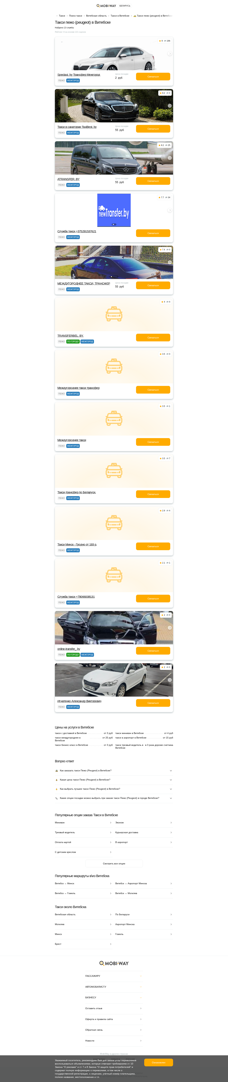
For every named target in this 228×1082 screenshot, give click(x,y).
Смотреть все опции (114, 863)
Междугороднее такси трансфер (78, 388)
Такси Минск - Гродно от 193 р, (77, 544)
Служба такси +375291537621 (76, 231)
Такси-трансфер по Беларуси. (76, 492)
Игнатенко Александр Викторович (79, 701)
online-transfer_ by (68, 649)
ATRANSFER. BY (68, 179)
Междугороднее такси (71, 440)
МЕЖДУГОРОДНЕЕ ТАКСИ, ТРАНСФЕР (83, 283)
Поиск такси (75, 15)
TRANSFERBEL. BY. (70, 335)
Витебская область (96, 15)
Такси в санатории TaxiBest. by (76, 127)
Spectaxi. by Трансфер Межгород (78, 74)
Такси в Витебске (120, 15)
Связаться (153, 76)
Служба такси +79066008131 (76, 596)
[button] (112, 67)
